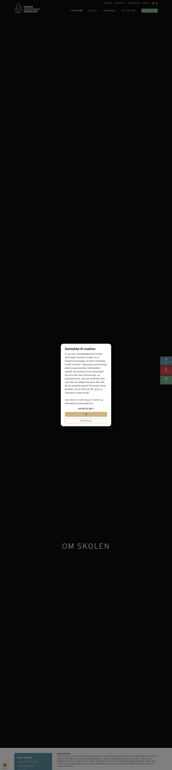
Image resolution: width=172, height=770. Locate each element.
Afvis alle (86, 420)
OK (86, 414)
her (91, 403)
